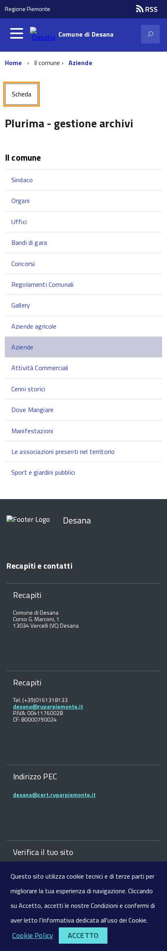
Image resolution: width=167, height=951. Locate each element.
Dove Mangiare (32, 409)
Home (13, 63)
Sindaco (22, 180)
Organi (20, 200)
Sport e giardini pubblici (43, 472)
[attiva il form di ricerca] (150, 34)
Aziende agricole (34, 326)
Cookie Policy (32, 935)
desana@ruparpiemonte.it (48, 706)
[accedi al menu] (16, 33)
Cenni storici (28, 389)
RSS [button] (150, 9)
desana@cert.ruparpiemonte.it (54, 794)
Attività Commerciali (39, 368)
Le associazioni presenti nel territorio (63, 451)
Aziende (80, 63)
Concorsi (23, 263)
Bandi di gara (29, 242)
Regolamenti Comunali (42, 284)
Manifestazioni (32, 431)
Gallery (20, 305)
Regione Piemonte (27, 8)
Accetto (83, 935)
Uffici (19, 222)
